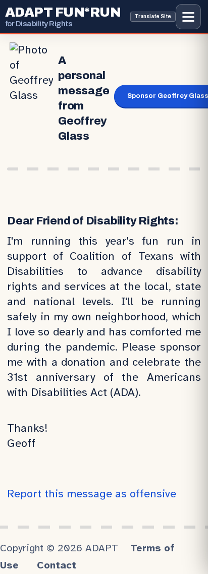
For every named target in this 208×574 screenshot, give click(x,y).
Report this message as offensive (91, 493)
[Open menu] (188, 16)
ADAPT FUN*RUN (63, 16)
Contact (56, 565)
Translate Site (153, 16)
